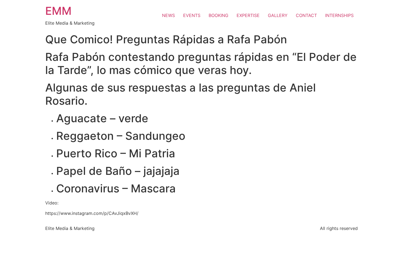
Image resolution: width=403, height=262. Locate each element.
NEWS (168, 15)
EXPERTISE (248, 15)
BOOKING (218, 15)
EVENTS (191, 15)
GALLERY (278, 15)
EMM (58, 11)
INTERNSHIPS (339, 15)
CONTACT (306, 15)
